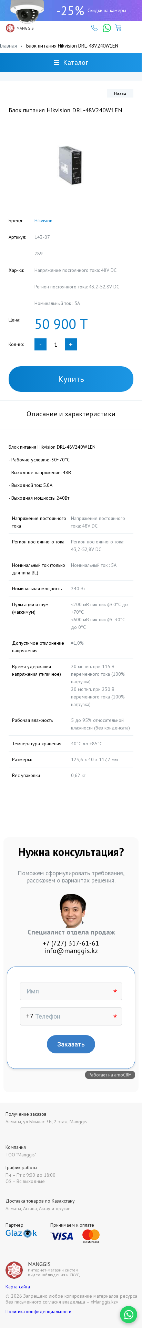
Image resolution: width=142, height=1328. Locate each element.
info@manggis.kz (71, 950)
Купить (71, 379)
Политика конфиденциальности (38, 1311)
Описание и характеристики (71, 413)
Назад (120, 93)
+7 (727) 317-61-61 (71, 943)
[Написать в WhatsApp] (128, 1314)
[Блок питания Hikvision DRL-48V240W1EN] (71, 165)
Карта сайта (18, 1287)
